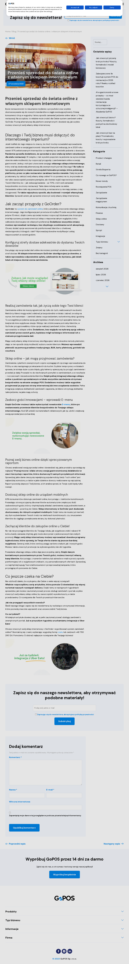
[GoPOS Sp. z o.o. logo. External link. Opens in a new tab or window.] (11, 3)
